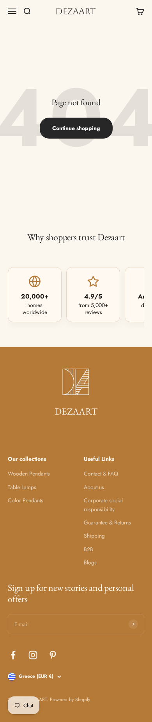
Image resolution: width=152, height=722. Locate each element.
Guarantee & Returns (107, 522)
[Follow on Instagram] (33, 655)
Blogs (90, 562)
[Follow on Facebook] (13, 655)
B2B (88, 549)
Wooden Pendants (29, 473)
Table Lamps (22, 487)
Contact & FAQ (101, 473)
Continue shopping (76, 128)
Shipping (94, 536)
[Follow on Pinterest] (53, 655)
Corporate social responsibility (103, 504)
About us (94, 487)
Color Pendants (25, 500)
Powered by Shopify (70, 699)
